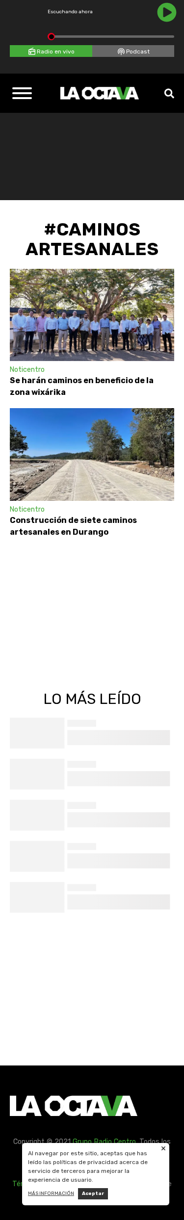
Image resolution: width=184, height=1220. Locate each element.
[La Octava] (99, 93)
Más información (51, 1193)
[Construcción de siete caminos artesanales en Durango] (92, 454)
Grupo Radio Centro (104, 1142)
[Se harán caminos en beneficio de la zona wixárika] (92, 315)
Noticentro (27, 369)
